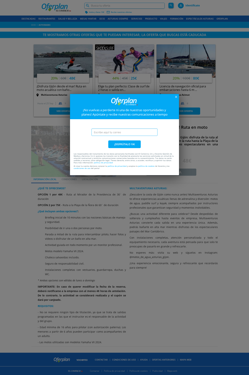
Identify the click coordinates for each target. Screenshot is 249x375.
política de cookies (146, 166)
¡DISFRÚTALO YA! (124, 144)
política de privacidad (103, 162)
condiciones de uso (82, 168)
